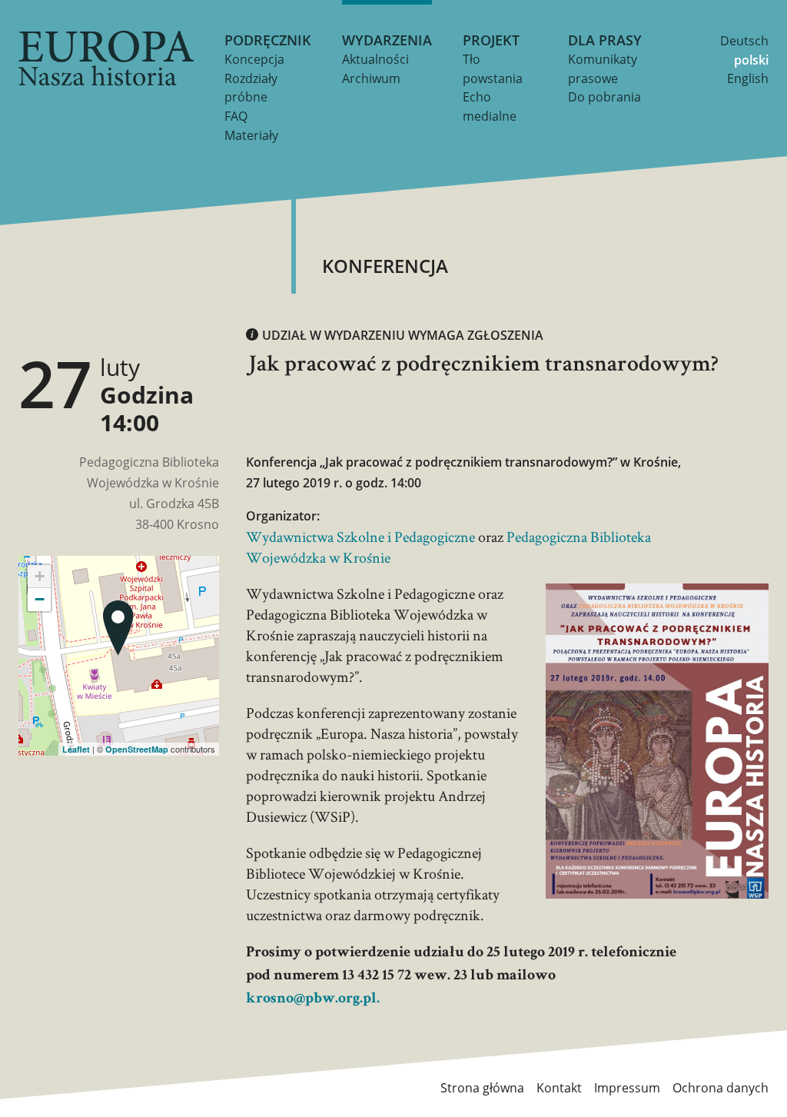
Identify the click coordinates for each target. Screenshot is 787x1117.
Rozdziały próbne (250, 88)
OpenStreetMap (136, 749)
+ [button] (40, 576)
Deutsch (744, 40)
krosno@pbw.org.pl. (313, 999)
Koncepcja (254, 59)
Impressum (627, 1087)
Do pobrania (604, 96)
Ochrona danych (720, 1087)
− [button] (40, 599)
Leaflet (76, 749)
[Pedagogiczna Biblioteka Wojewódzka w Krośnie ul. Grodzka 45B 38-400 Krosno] (118, 628)
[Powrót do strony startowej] (106, 58)
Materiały (251, 135)
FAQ (235, 116)
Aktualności (375, 59)
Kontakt (559, 1087)
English (748, 78)
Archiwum (371, 78)
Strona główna (482, 1087)
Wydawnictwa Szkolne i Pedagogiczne (360, 537)
